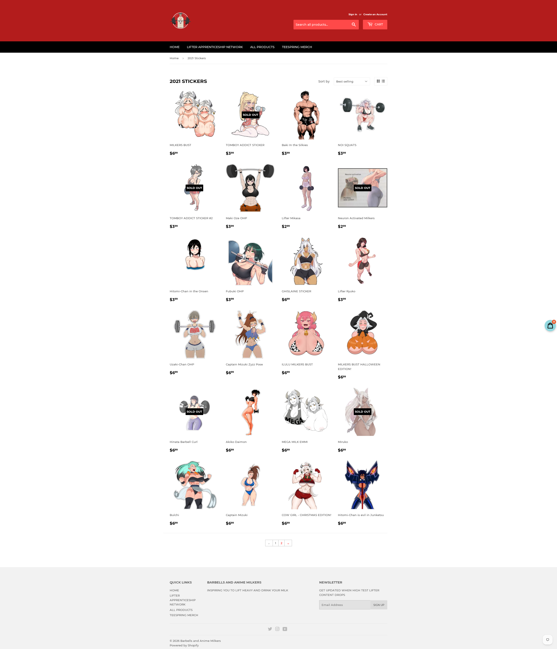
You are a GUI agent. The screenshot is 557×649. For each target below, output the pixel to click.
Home (174, 58)
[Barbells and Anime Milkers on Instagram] (277, 629)
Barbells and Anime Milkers (200, 640)
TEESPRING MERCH (297, 47)
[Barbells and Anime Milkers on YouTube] (285, 629)
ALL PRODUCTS (262, 47)
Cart (378, 24)
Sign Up (378, 605)
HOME (175, 47)
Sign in (353, 14)
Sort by (324, 81)
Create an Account (375, 14)
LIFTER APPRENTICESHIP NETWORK (215, 47)
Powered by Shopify (184, 645)
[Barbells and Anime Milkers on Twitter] (270, 629)
